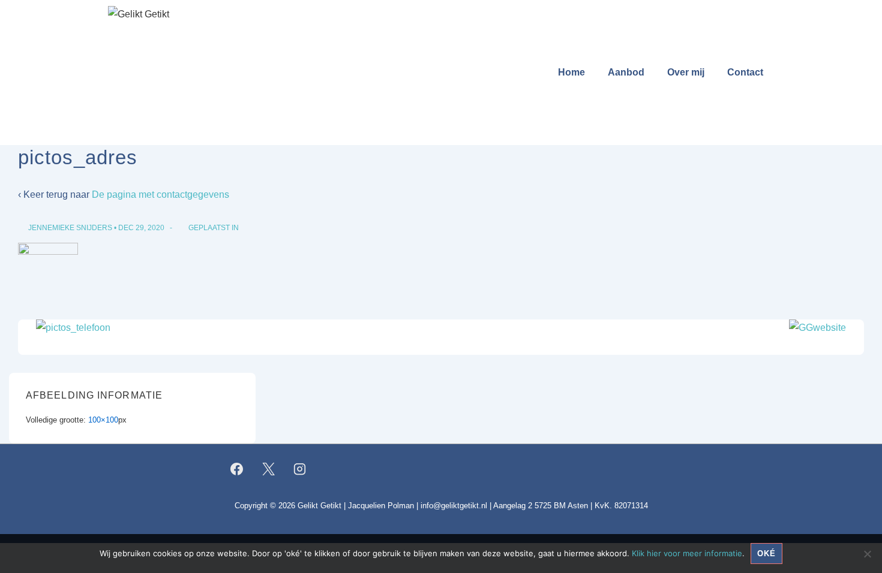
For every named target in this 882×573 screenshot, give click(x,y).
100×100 (103, 419)
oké (766, 553)
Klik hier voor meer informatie (687, 553)
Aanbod (626, 72)
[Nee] (867, 554)
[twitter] (268, 468)
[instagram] (300, 468)
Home (571, 72)
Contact (745, 72)
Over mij (685, 72)
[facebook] (237, 468)
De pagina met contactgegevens (160, 194)
